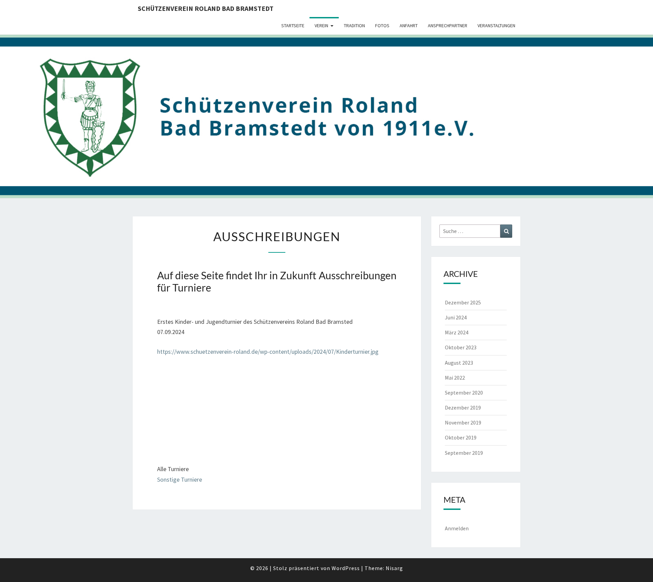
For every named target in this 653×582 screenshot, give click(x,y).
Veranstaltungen (496, 25)
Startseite (292, 25)
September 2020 (464, 392)
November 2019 (463, 422)
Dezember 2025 (463, 302)
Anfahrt (409, 25)
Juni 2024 (456, 317)
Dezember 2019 (463, 407)
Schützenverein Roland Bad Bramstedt (205, 8)
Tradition (354, 25)
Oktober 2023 (460, 347)
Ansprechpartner (447, 25)
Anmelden (457, 528)
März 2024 (456, 332)
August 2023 (459, 362)
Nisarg (394, 568)
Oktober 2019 (460, 437)
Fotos (382, 25)
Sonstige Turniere (179, 479)
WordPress (346, 568)
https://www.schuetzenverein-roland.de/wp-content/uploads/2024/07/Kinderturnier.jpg (268, 351)
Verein (321, 25)
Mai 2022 (455, 377)
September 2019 (464, 452)
